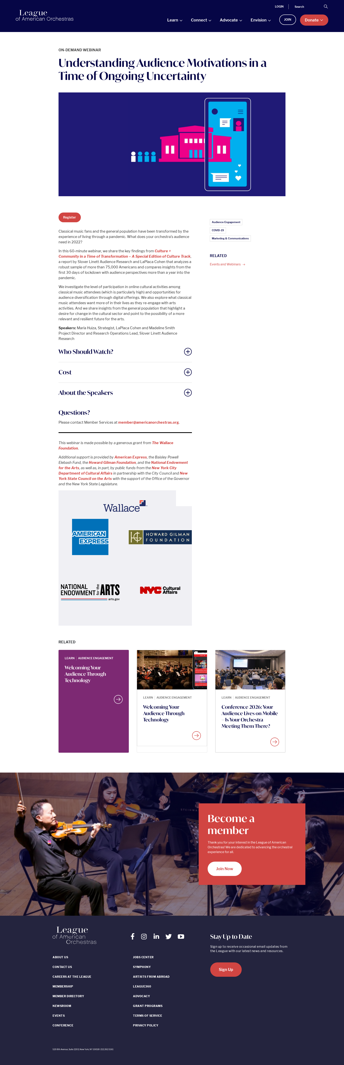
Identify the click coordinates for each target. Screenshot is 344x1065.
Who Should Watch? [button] (86, 351)
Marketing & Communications (230, 238)
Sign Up (226, 969)
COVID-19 (218, 230)
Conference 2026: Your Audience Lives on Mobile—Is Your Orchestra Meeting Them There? (250, 716)
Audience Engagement (226, 222)
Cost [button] (65, 372)
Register (69, 217)
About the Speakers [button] (86, 392)
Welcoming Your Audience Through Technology (85, 673)
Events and (225, 264)
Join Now (224, 868)
